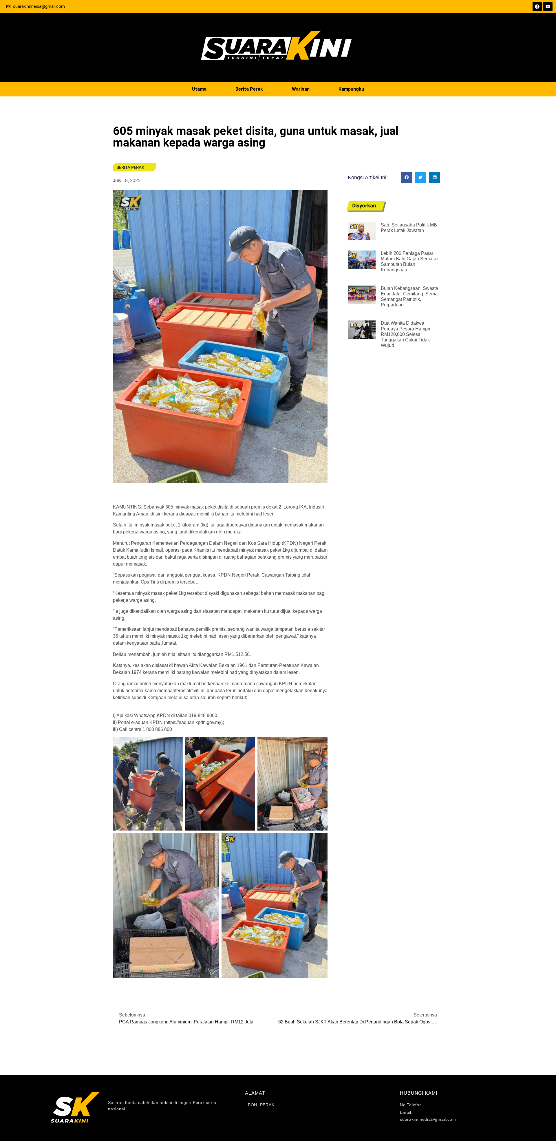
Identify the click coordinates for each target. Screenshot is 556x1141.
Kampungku (351, 89)
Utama (199, 89)
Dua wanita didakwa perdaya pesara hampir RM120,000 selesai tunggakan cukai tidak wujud (405, 334)
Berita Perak (249, 89)
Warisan (301, 89)
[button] (406, 177)
